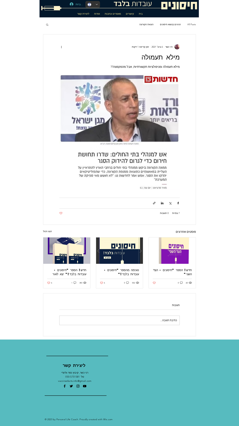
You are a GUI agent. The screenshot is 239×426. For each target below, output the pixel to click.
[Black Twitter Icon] (71, 386)
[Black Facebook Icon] (65, 386)
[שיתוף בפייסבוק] (178, 203)
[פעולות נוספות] (61, 47)
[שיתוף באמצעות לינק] (154, 203)
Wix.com (108, 419)
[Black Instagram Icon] (78, 386)
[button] (47, 24)
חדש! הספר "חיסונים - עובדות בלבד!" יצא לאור (69, 272)
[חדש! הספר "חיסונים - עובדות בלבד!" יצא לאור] (66, 250)
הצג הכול (47, 231)
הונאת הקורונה (146, 24)
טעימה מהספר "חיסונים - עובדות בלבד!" (121, 272)
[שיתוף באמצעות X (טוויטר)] (170, 203)
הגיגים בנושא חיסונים (170, 24)
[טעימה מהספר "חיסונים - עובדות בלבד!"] (119, 250)
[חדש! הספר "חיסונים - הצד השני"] (172, 250)
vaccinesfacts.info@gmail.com (74, 380)
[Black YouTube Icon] (85, 386)
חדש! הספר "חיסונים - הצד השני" (172, 272)
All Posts (191, 24)
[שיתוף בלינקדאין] (162, 203)
